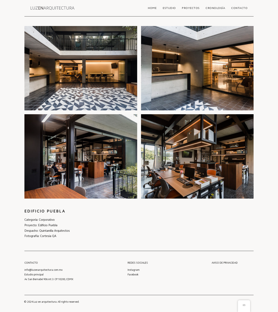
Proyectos (191, 8)
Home (152, 8)
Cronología (215, 8)
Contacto (239, 8)
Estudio (169, 8)
